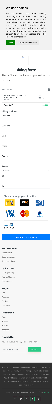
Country (5, 166)
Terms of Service (8, 277)
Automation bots (8, 261)
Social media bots (8, 257)
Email (4, 136)
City (3, 176)
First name (6, 116)
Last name (6, 126)
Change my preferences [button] (27, 42)
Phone (4, 146)
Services (5, 301)
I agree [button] (10, 42)
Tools (4, 317)
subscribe (34, 349)
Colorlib (46, 392)
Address (5, 156)
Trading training (8, 273)
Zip (3, 186)
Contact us (6, 305)
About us (5, 297)
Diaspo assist (7, 253)
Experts (5, 326)
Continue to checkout (26, 237)
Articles (5, 321)
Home (4, 293)
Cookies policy (7, 281)
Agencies (5, 330)
